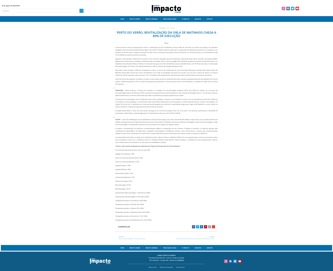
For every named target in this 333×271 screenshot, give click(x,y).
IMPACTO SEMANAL (151, 19)
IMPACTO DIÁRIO (134, 19)
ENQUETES (198, 19)
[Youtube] (297, 8)
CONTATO (209, 19)
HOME (122, 19)
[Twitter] (292, 8)
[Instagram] (283, 8)
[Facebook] (288, 8)
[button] (193, 226)
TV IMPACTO (185, 19)
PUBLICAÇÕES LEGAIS (169, 19)
